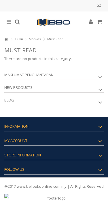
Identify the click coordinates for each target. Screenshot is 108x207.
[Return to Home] (6, 39)
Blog (9, 100)
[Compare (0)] (99, 6)
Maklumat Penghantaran (29, 74)
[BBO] (54, 22)
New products (18, 87)
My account (15, 140)
